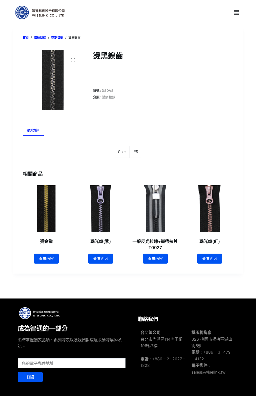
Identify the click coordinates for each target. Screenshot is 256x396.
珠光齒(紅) (210, 241)
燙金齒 (46, 241)
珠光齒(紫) (100, 241)
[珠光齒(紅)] (209, 208)
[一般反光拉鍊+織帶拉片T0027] (155, 208)
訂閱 (30, 377)
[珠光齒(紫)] (100, 208)
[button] (236, 12)
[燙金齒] (46, 208)
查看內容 (46, 258)
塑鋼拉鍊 (109, 97)
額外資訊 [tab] (33, 130)
